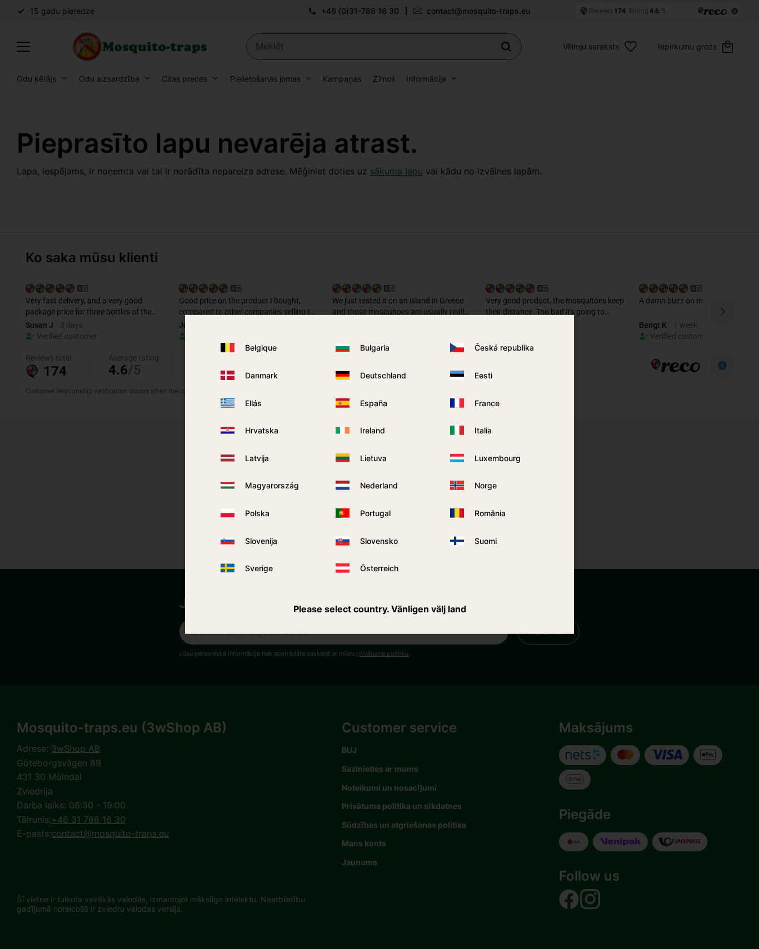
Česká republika (504, 347)
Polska (257, 513)
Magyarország (272, 485)
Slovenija (261, 540)
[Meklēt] (506, 46)
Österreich (379, 568)
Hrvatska (261, 430)
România (490, 513)
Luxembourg (498, 458)
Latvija (257, 458)
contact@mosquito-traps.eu (478, 11)
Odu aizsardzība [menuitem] (109, 78)
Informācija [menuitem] (426, 78)
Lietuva (373, 458)
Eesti (483, 375)
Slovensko (379, 540)
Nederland (379, 485)
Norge (486, 485)
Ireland (372, 430)
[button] (23, 46)
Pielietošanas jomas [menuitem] (265, 78)
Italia (483, 430)
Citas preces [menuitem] (184, 78)
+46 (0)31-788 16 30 (360, 11)
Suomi (486, 540)
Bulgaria (375, 347)
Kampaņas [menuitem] (342, 78)
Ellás (253, 402)
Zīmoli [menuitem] (384, 78)
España (373, 402)
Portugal (375, 513)
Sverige (259, 568)
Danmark (261, 375)
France (487, 402)
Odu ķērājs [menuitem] (36, 78)
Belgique (261, 347)
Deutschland (383, 375)
